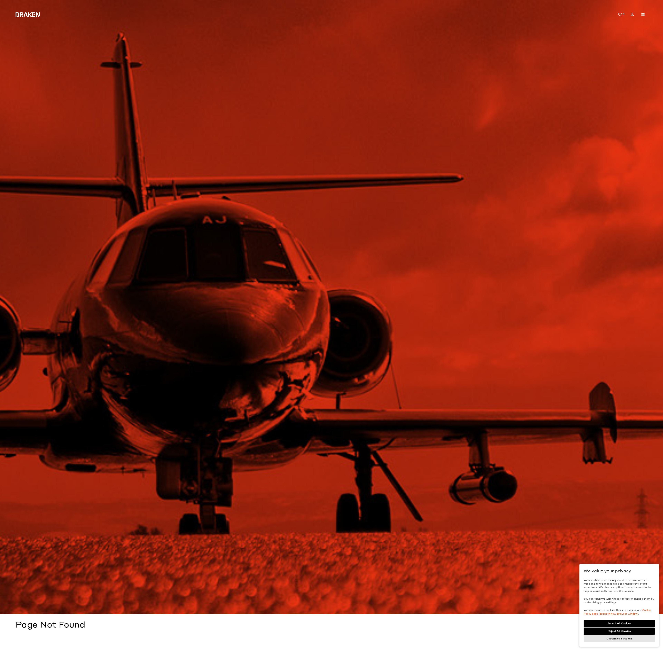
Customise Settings (619, 639)
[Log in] (632, 14)
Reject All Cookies (619, 631)
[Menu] (643, 14)
